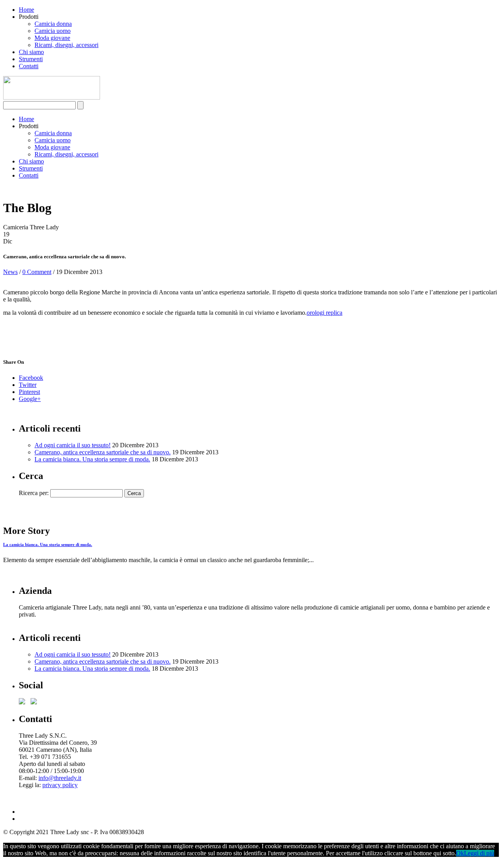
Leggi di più (479, 853)
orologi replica (324, 312)
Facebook (31, 377)
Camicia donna (53, 23)
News (10, 272)
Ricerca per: (34, 493)
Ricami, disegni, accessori (66, 45)
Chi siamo (31, 52)
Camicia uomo (53, 30)
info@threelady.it (59, 778)
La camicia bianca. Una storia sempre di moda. (92, 459)
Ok (460, 853)
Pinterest (29, 391)
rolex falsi (31, 792)
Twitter (27, 384)
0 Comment (36, 272)
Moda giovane (52, 37)
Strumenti (31, 59)
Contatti (28, 66)
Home (26, 9)
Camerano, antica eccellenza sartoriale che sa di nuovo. (103, 452)
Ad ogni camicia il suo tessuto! (73, 445)
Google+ (30, 399)
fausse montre (20, 312)
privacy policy (60, 785)
